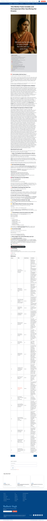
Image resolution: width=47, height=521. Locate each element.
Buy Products (24, 496)
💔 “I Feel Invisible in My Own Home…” (16, 56)
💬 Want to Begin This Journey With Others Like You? (18, 68)
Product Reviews (27, 3)
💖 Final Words (13, 69)
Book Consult (26, 1)
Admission (22, 3)
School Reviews (16, 3)
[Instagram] (40, 515)
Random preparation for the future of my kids (37, 485)
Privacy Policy (5, 497)
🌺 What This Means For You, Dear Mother (17, 61)
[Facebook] (33, 515)
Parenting (10, 3)
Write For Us (16, 497)
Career (33, 3)
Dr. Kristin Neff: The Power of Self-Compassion (17, 64)
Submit (15, 511)
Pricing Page (5, 500)
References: (13, 70)
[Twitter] (35, 515)
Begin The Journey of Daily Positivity (18, 246)
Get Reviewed (16, 499)
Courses (30, 1)
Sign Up (18, 469)
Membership (33, 1)
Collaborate (16, 496)
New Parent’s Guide (21, 1)
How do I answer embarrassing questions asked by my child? (23, 485)
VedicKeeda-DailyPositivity (16, 244)
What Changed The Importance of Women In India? (18, 58)
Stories (37, 3)
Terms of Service (5, 496)
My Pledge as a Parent (7, 484)
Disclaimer (16, 500)
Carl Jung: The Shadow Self (15, 63)
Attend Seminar (24, 499)
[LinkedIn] (38, 515)
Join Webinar (24, 497)
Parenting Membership (25, 493)
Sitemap (24, 500)
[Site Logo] (5, 1)
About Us (4, 493)
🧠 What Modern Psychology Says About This (17, 62)
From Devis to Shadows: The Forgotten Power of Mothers (18, 57)
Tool (15, 493)
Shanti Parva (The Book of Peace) (20, 388)
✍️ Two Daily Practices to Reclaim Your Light (17, 65)
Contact (37, 1)
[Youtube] (42, 515)
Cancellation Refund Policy (6, 499)
